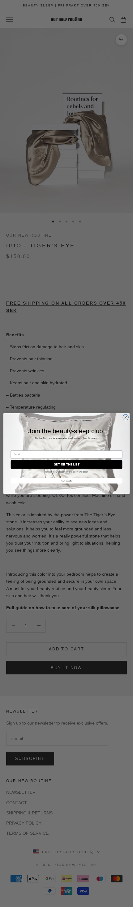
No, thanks (66, 480)
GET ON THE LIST (66, 464)
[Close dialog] (125, 417)
